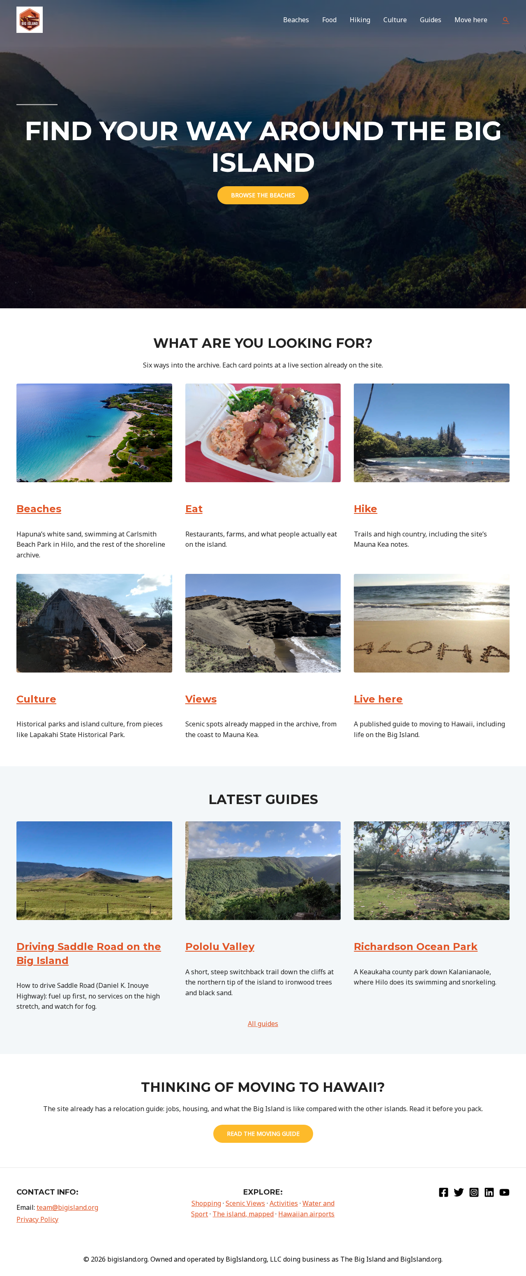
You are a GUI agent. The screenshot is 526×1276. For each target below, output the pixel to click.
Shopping (206, 1203)
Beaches (38, 509)
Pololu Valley (219, 946)
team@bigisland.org (67, 1207)
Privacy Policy (37, 1219)
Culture (36, 699)
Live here (378, 699)
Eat (194, 509)
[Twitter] (459, 1192)
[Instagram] (474, 1192)
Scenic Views (245, 1203)
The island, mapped (243, 1213)
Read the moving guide (263, 1133)
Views (201, 699)
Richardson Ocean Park (416, 946)
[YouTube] (504, 1192)
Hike (365, 509)
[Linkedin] (489, 1192)
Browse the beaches (263, 195)
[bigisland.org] (29, 18)
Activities (284, 1203)
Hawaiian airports (306, 1213)
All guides (263, 1023)
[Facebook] (443, 1192)
